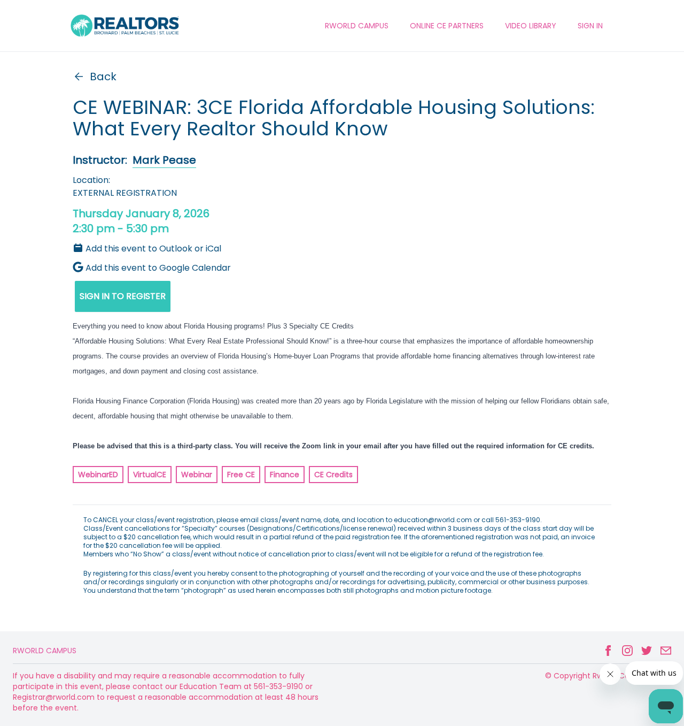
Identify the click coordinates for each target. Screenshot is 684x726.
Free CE (241, 474)
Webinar (196, 474)
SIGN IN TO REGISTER (123, 296)
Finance (284, 474)
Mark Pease (164, 159)
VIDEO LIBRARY (530, 25)
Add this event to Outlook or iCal (153, 248)
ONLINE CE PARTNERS (447, 25)
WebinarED (98, 474)
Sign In (590, 25)
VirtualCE (149, 474)
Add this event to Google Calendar (158, 268)
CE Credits (333, 474)
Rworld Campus (44, 650)
